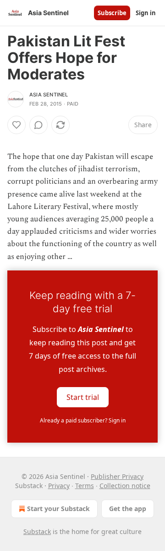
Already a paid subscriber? (83, 420)
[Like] (16, 125)
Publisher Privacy (117, 476)
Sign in (146, 13)
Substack (37, 531)
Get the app (127, 508)
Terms (84, 485)
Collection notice (124, 485)
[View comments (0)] (38, 125)
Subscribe (112, 13)
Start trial (82, 397)
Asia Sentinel (48, 94)
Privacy (59, 485)
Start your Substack (58, 508)
